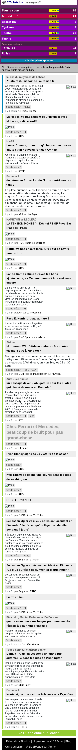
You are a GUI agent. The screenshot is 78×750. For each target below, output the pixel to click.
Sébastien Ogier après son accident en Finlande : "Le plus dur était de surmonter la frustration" (40, 567)
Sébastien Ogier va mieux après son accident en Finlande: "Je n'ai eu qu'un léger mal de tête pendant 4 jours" (39, 525)
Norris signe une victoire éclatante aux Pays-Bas (39, 692)
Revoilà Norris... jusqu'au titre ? (27, 318)
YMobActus (14, 2)
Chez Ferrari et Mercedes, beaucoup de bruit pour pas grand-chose (34, 432)
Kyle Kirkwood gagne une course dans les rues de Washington (38, 477)
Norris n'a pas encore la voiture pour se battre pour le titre (37, 251)
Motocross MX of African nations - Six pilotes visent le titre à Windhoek (37, 346)
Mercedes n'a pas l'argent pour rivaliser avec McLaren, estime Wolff (36, 119)
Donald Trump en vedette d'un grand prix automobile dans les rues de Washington (34, 653)
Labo (19, 746)
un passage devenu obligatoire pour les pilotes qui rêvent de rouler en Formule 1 (38, 383)
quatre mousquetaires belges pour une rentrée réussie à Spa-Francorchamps (38, 621)
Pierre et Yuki (15, 597)
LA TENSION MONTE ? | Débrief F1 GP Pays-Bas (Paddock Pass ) (39, 223)
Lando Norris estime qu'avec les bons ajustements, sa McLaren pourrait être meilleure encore (38, 278)
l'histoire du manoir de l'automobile (30, 79)
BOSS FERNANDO (18, 500)
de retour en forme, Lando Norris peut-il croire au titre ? (39, 180)
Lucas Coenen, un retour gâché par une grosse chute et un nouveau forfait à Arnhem (38, 145)
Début (9, 741)
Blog (68, 741)
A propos (39, 741)
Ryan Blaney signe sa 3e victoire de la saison (37, 453)
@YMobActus (34, 746)
